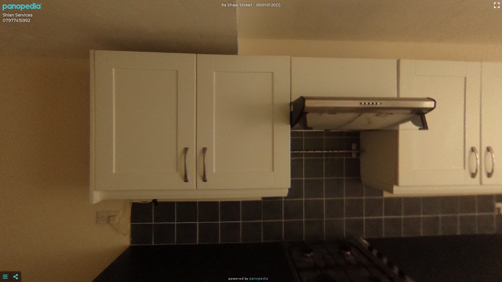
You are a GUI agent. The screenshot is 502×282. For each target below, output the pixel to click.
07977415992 (16, 20)
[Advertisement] (251, 263)
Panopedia (258, 278)
